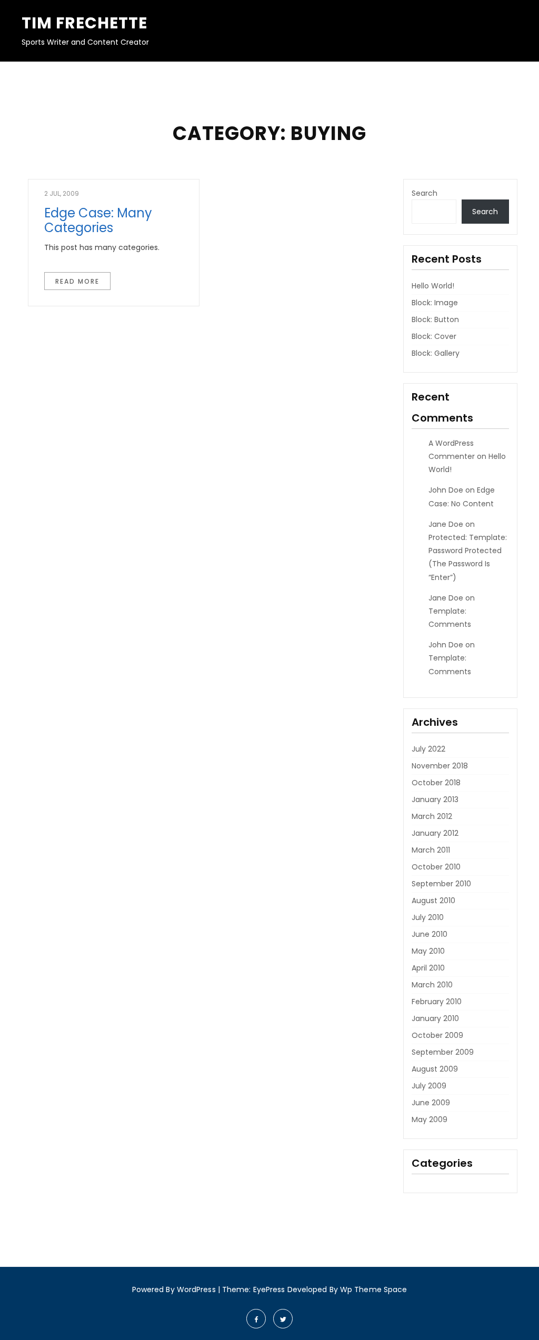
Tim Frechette (84, 23)
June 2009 (431, 1102)
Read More (77, 281)
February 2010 (437, 1001)
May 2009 (429, 1119)
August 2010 (433, 900)
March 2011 (431, 850)
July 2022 (428, 749)
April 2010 (428, 968)
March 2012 (432, 816)
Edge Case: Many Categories (98, 220)
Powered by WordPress (174, 1289)
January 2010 (435, 1018)
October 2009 (437, 1035)
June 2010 (429, 934)
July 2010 (428, 917)
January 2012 (435, 833)
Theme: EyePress (254, 1289)
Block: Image (435, 302)
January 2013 (435, 799)
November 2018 (440, 766)
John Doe (445, 490)
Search (424, 193)
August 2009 (435, 1069)
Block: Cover (434, 336)
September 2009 (443, 1052)
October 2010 (436, 867)
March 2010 (432, 984)
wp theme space (373, 1289)
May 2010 (428, 951)
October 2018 (436, 782)
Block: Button (435, 319)
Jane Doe (445, 524)
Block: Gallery (436, 353)
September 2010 (441, 883)
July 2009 (429, 1086)
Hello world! (433, 286)
